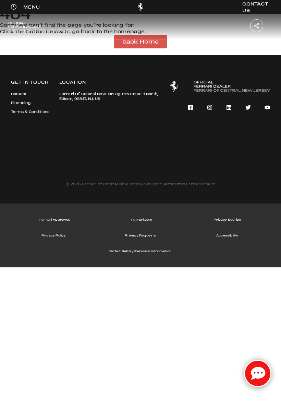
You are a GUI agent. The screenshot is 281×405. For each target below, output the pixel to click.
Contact (18, 94)
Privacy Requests (140, 235)
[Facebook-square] (190, 107)
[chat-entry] (257, 373)
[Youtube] (267, 107)
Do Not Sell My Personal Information (140, 251)
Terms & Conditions (30, 112)
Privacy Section (227, 219)
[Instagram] (209, 107)
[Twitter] (248, 107)
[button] (31, 7)
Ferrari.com (141, 219)
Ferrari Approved (55, 219)
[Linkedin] (229, 107)
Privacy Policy (53, 235)
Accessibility (227, 235)
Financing (20, 103)
